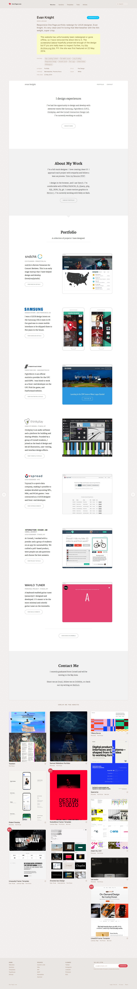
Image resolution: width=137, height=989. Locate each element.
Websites (11, 965)
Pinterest (68, 972)
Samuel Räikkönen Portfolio (60, 763)
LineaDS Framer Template (100, 938)
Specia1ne (94, 792)
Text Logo (72, 61)
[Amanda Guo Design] (68, 854)
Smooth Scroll (63, 61)
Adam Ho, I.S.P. (96, 851)
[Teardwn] (27, 737)
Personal (52, 765)
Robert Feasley (14, 822)
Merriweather (48, 71)
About (126, 984)
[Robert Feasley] (27, 795)
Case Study (53, 883)
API (38, 969)
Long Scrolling (77, 58)
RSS (66, 974)
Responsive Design (50, 61)
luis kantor (95, 879)
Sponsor (39, 977)
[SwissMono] (68, 795)
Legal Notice (113, 984)
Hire (38, 967)
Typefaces (12, 972)
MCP (38, 972)
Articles (11, 974)
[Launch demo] (86, 822)
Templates (12, 969)
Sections (11, 967)
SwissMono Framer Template (60, 822)
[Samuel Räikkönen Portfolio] (68, 736)
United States (81, 61)
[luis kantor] (109, 867)
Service (106, 794)
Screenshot (92, 17)
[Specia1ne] (109, 765)
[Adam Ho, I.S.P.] (109, 824)
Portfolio (46, 68)
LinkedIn (68, 969)
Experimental (61, 883)
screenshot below (49, 42)
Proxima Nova (57, 71)
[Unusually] (27, 854)
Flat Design (81, 68)
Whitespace (48, 64)
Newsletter (40, 974)
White (79, 71)
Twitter (67, 965)
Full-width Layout (65, 58)
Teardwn (12, 764)
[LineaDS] (109, 911)
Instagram (68, 967)
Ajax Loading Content (51, 58)
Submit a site (41, 965)
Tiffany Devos (96, 733)
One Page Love (16, 4)
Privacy (121, 984)
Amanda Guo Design (57, 881)
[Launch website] (86, 764)
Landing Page (53, 824)
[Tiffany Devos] (109, 721)
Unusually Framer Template (19, 881)
